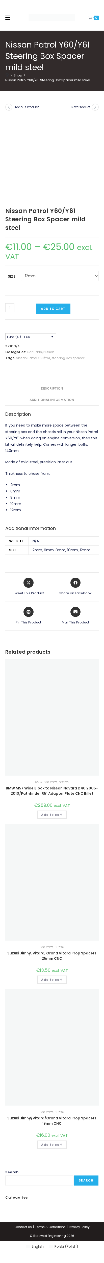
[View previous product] (8, 107)
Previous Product (26, 107)
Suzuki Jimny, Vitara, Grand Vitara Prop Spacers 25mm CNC (51, 956)
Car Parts (34, 352)
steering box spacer (68, 358)
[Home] (7, 75)
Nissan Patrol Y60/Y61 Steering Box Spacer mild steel (47, 80)
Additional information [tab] (52, 400)
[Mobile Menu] (7, 18)
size (11, 276)
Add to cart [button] (52, 815)
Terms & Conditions (50, 1227)
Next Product (80, 107)
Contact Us (23, 1227)
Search (11, 1172)
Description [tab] (52, 388)
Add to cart (53, 309)
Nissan (48, 352)
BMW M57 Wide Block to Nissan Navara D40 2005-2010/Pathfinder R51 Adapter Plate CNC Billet (52, 791)
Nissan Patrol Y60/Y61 (33, 358)
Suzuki (59, 947)
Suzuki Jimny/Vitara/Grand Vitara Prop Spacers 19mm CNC (51, 1121)
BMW (38, 782)
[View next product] (95, 107)
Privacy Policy (79, 1227)
